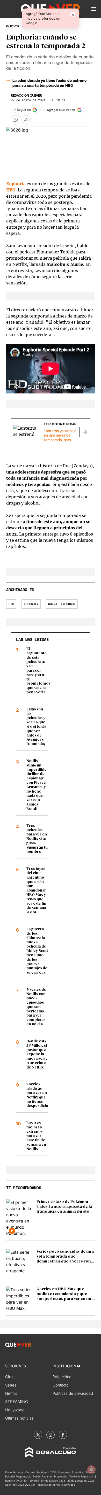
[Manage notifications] (91, 1469)
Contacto (61, 1385)
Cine (9, 1376)
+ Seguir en (23, 109)
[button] (93, 9)
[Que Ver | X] (38, 1435)
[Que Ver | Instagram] (50, 1435)
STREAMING (16, 1401)
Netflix (11, 1393)
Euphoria (16, 183)
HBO (11, 189)
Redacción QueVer (26, 95)
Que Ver (12, 26)
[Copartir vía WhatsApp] (15, 120)
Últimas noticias (19, 1418)
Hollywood (15, 1409)
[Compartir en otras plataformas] (26, 120)
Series (11, 1385)
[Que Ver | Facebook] (63, 1435)
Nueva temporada (61, 604)
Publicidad (62, 1376)
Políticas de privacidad (73, 1393)
